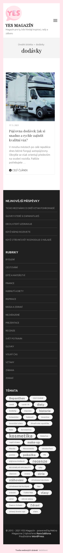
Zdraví (9, 378)
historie (45, 411)
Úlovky (10, 346)
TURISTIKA (28, 493)
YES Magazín (19, 25)
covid (11, 405)
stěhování (16, 480)
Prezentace (12, 322)
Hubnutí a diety (15, 291)
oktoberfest (47, 449)
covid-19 (25, 405)
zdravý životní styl (17, 511)
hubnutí (29, 417)
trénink (12, 493)
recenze (39, 461)
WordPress (38, 536)
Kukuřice (44, 436)
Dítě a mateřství (15, 275)
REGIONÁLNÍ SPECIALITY (20, 467)
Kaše (11, 430)
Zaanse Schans (15, 505)
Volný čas (12, 354)
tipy (38, 486)
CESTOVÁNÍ (38, 398)
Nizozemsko (28, 449)
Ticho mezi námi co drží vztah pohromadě (30, 208)
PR (44, 455)
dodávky (12, 411)
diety (40, 404)
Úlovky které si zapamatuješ (22, 216)
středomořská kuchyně (19, 486)
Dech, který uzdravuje (19, 224)
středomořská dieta (40, 480)
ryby (40, 467)
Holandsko (13, 417)
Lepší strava (14, 442)
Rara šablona (44, 533)
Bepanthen (17, 398)
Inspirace (11, 299)
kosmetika (20, 436)
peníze (12, 455)
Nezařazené (13, 315)
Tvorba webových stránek (27, 550)
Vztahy (10, 362)
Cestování (12, 267)
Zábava (10, 370)
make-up (33, 442)
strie (41, 474)
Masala (12, 449)
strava (27, 474)
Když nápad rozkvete (18, 232)
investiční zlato (16, 423)
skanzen (12, 474)
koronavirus (26, 430)
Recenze (10, 330)
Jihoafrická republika (40, 423)
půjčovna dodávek (17, 461)
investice (45, 417)
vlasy (44, 492)
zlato (35, 511)
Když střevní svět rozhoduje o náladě (28, 239)
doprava (27, 411)
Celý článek (20, 170)
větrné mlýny (27, 499)
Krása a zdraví (14, 307)
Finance (10, 283)
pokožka (29, 455)
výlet (11, 499)
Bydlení (10, 259)
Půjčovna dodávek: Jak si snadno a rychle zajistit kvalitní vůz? (27, 135)
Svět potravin (14, 338)
